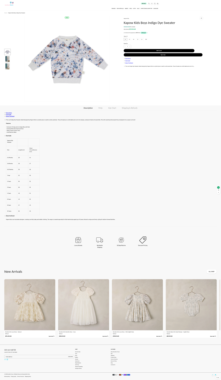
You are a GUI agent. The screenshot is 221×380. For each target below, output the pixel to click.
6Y (138, 40)
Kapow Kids (126, 18)
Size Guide (127, 60)
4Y (133, 39)
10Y (146, 39)
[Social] (218, 190)
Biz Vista (28, 374)
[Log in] (151, 3)
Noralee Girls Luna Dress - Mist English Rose (123, 332)
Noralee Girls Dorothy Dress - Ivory (67, 332)
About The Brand (129, 63)
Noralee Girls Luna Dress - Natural (13, 332)
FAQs (100, 108)
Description (128, 58)
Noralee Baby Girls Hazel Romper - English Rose (178, 332)
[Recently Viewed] (218, 187)
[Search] (149, 3)
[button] (201, 18)
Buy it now (163, 54)
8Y (142, 40)
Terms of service (20, 376)
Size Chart (112, 108)
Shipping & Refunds (129, 108)
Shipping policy (28, 376)
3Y (130, 40)
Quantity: (126, 43)
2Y (125, 39)
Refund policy (7, 376)
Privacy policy (13, 376)
